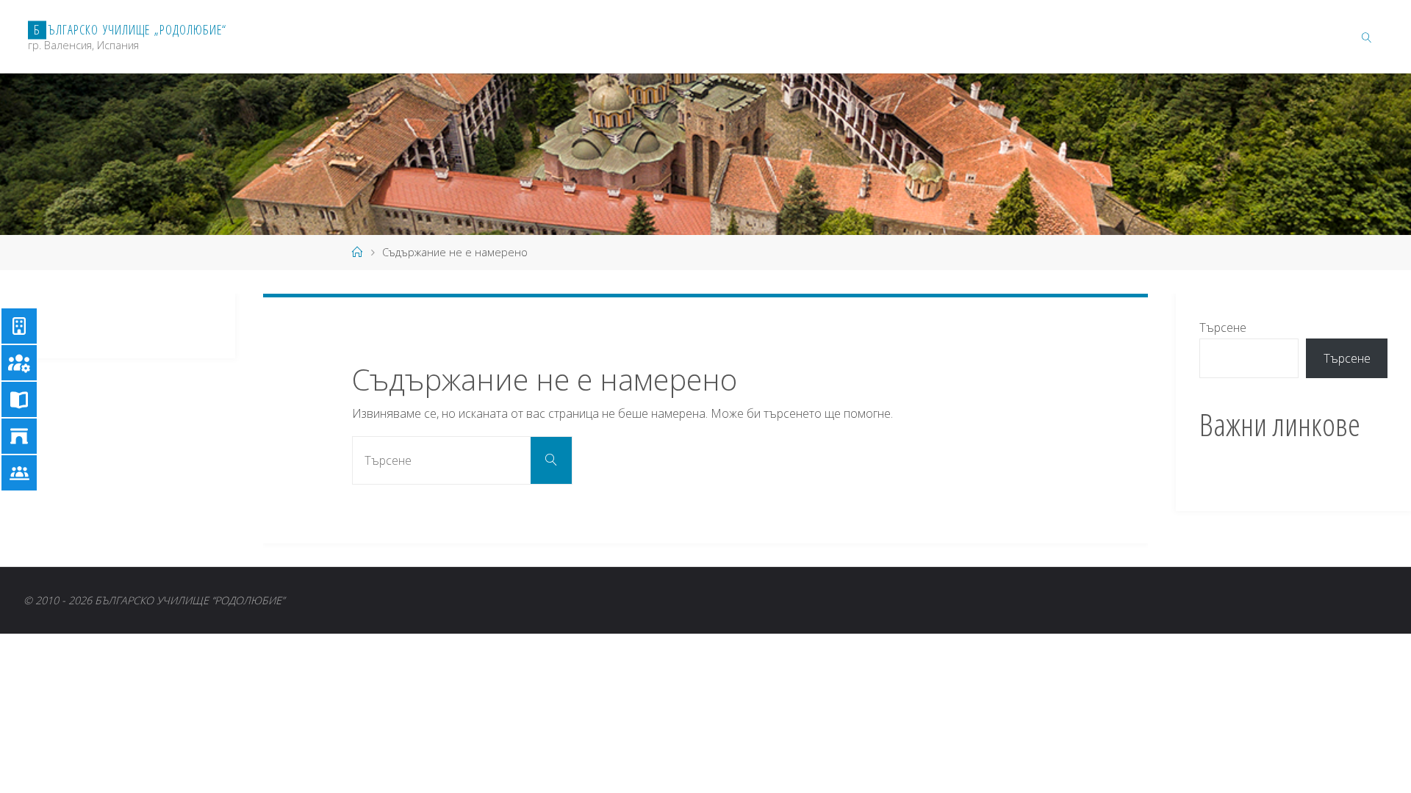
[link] (1366, 36)
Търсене (1222, 327)
